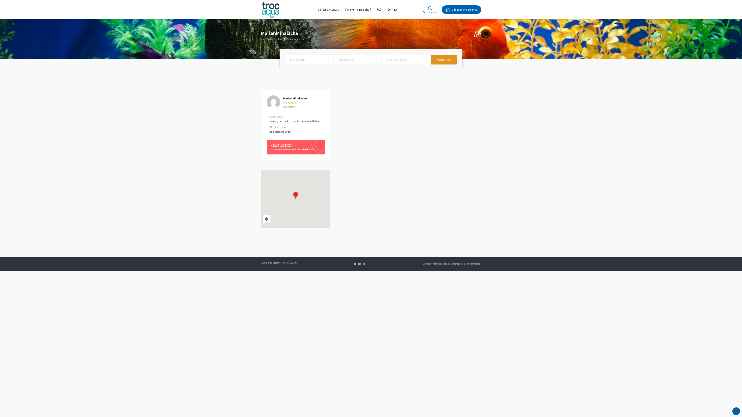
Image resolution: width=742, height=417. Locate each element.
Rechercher (444, 59)
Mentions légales (441, 263)
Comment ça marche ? (358, 9)
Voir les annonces (328, 9)
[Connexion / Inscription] (429, 10)
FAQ (379, 9)
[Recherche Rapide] (477, 34)
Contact (392, 9)
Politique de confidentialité (466, 263)
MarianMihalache (295, 98)
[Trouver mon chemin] (267, 219)
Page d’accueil (268, 38)
